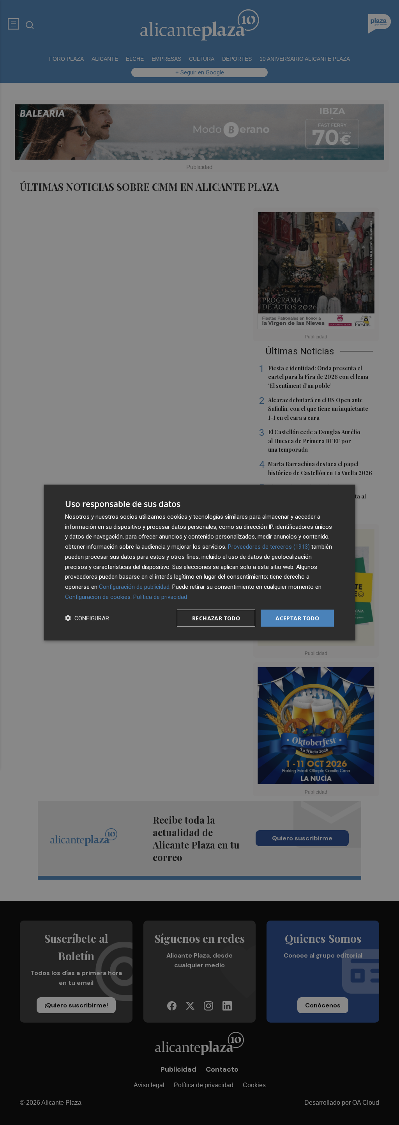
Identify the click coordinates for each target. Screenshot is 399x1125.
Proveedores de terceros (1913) (269, 546)
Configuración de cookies (98, 596)
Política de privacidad (160, 596)
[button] (87, 618)
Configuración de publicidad (134, 586)
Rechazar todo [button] (216, 617)
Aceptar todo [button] (297, 617)
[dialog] (199, 562)
